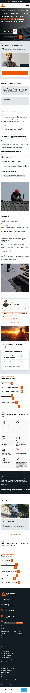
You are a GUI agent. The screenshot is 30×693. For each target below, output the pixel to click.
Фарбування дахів (5, 672)
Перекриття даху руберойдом (8, 575)
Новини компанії (5, 631)
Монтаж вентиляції (6, 383)
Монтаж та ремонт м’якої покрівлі (10, 582)
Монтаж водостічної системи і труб (10, 406)
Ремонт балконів (4, 635)
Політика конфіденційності (7, 684)
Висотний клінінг (17, 635)
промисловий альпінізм (22, 117)
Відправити (19, 622)
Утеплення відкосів (5, 646)
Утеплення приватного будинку (8, 659)
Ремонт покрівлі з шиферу (8, 567)
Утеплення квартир (5, 657)
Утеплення (3, 633)
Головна (3, 10)
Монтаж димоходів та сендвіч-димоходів (11, 387)
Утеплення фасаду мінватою (7, 653)
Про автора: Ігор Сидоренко (7, 625)
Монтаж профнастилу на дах (8, 402)
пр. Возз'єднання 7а (10, 605)
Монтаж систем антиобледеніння (8, 674)
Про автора (14, 322)
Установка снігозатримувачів (7, 676)
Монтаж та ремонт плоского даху (9, 571)
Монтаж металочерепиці (7, 578)
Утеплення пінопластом (6, 655)
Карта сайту (15, 637)
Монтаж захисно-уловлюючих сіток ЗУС (11, 391)
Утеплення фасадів (6, 395)
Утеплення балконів (6, 398)
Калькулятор (14, 72)
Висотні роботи (16, 631)
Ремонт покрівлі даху (10, 10)
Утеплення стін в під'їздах (7, 649)
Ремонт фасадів (4, 637)
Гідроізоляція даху (6, 560)
